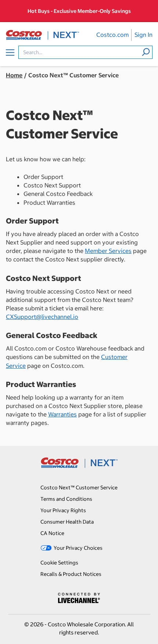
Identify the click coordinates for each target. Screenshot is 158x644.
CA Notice (52, 533)
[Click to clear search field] (145, 51)
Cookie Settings (59, 562)
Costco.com (112, 34)
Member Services (108, 250)
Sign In (143, 34)
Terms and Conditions (66, 499)
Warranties (62, 414)
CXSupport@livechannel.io (42, 316)
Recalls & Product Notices (70, 574)
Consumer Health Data (67, 521)
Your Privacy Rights (63, 510)
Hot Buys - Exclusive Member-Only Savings (79, 11)
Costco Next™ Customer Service (79, 487)
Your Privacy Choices (78, 548)
